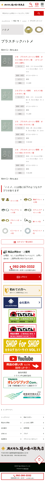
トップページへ (8, 410)
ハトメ (24, 21)
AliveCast (25, 468)
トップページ (6, 21)
